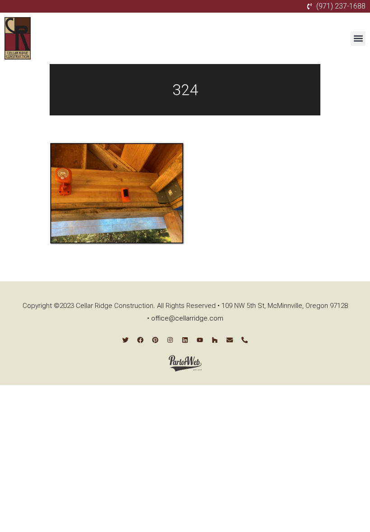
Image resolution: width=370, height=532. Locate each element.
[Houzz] (214, 340)
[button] (358, 38)
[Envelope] (229, 340)
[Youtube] (200, 340)
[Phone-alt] (244, 340)
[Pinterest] (155, 340)
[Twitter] (125, 340)
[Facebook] (140, 340)
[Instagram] (170, 340)
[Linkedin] (185, 340)
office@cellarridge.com (187, 318)
